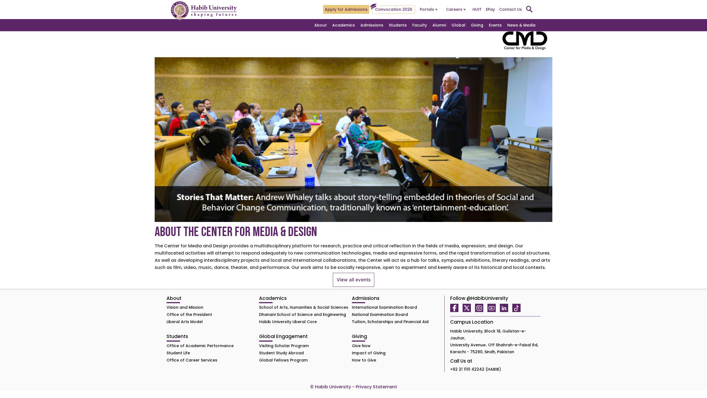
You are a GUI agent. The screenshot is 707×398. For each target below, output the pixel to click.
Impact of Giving (369, 353)
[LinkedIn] (505, 308)
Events (495, 25)
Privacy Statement (376, 387)
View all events (354, 279)
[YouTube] (492, 308)
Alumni (439, 25)
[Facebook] (455, 308)
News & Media (521, 25)
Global (458, 25)
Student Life (178, 353)
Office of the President (189, 314)
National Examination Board (380, 314)
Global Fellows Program (283, 360)
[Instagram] (480, 308)
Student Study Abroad (281, 353)
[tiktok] (517, 308)
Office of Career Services (192, 360)
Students (398, 25)
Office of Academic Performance (200, 346)
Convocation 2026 (393, 9)
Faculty (419, 25)
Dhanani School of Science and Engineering (302, 314)
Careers (454, 9)
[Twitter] (468, 308)
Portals (427, 9)
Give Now (361, 346)
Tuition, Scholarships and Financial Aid (390, 321)
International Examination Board (384, 307)
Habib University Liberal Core (288, 321)
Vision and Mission (185, 307)
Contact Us (510, 9)
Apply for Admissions (346, 9)
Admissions (371, 25)
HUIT (477, 9)
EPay (490, 9)
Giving (477, 25)
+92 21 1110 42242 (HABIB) (475, 369)
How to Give (364, 360)
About (320, 25)
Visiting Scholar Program (284, 346)
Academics (343, 25)
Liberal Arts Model (185, 321)
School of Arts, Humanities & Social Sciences (303, 307)
